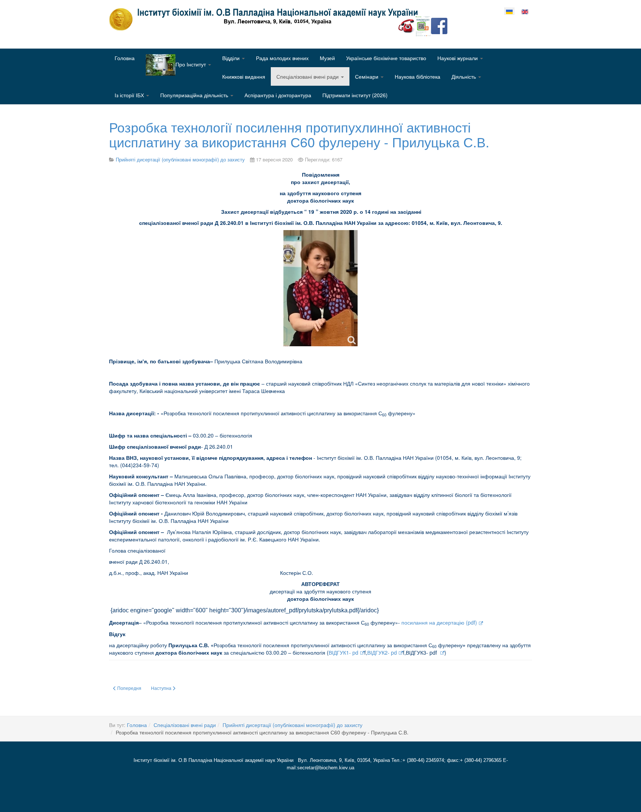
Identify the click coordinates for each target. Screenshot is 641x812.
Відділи (231, 58)
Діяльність (464, 76)
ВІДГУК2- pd (382, 652)
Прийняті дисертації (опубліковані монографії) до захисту (292, 724)
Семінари (367, 76)
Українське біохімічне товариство (386, 58)
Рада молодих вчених (282, 58)
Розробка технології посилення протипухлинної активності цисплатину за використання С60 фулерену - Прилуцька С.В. (299, 134)
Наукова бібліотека (417, 76)
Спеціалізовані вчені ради (308, 76)
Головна (125, 58)
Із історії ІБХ (130, 95)
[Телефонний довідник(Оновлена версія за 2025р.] (406, 25)
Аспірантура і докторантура (277, 95)
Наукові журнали (458, 58)
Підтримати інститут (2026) (355, 95)
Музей (327, 58)
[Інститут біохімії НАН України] (266, 19)
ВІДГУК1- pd (343, 652)
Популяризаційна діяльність (195, 95)
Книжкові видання (243, 76)
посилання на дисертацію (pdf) (439, 622)
